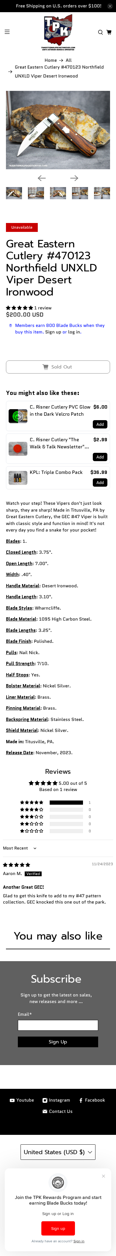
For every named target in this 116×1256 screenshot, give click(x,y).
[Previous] (41, 178)
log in (74, 332)
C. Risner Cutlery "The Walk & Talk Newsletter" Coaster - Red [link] (57, 443)
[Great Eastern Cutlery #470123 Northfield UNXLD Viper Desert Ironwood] (58, 130)
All (69, 60)
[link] (18, 416)
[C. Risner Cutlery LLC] (58, 32)
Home (51, 60)
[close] (110, 6)
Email (25, 1014)
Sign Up (58, 1041)
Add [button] (100, 424)
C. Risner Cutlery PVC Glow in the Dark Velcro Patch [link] (60, 410)
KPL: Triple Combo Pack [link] (56, 472)
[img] (16, 865)
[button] (19, 308)
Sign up (53, 332)
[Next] (74, 178)
